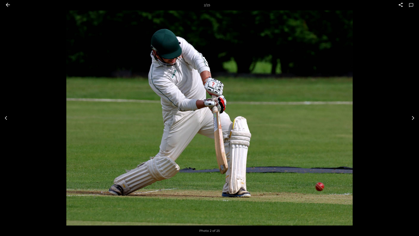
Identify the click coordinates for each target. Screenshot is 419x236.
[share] (400, 5)
